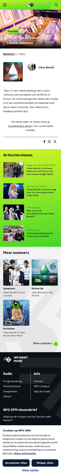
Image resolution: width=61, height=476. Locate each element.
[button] (5, 5)
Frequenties (10, 391)
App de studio (42, 391)
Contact (38, 381)
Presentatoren (12, 386)
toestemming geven (20, 126)
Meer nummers (42, 343)
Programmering (12, 381)
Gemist (7, 396)
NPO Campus (41, 386)
